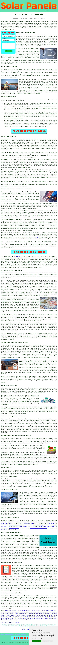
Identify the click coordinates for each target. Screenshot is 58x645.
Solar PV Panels (51, 612)
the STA (36, 237)
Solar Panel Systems (24, 610)
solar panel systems (28, 581)
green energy (23, 526)
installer (52, 485)
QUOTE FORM (53, 587)
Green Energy (5, 618)
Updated (18, 634)
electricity (19, 45)
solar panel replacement (46, 526)
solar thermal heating (15, 525)
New (15, 634)
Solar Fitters (36, 610)
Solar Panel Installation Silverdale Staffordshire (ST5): (19, 21)
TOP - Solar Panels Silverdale (10, 622)
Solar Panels (14, 612)
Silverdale (17, 256)
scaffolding (50, 523)
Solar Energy (11, 615)
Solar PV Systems (10, 610)
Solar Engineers (33, 613)
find (6, 595)
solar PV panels (20, 553)
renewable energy (38, 525)
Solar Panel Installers (49, 610)
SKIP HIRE (4, 529)
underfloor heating (30, 523)
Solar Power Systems (16, 618)
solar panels (10, 24)
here (10, 608)
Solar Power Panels (46, 618)
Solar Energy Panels (39, 612)
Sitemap (2, 634)
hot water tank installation (38, 528)
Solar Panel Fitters (7, 613)
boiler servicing (14, 528)
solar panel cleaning (36, 522)
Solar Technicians (44, 613)
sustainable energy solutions (43, 584)
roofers (17, 522)
